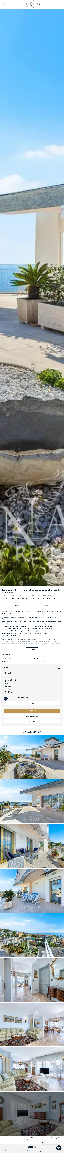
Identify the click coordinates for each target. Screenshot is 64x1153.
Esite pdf (32, 721)
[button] (55, 667)
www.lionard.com (12, 613)
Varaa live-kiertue (32, 716)
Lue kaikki (32, 649)
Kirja (32, 703)
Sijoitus (4, 595)
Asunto (10, 595)
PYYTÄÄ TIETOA (32, 711)
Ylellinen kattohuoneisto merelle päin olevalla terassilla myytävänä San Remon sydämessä (34, 595)
